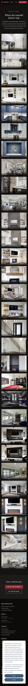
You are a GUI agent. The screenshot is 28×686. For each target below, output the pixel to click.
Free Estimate (22, 2)
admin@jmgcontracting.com (8, 631)
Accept (14, 675)
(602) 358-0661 (5, 629)
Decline (14, 679)
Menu (12, 2)
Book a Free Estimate (14, 586)
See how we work (14, 591)
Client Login (4, 616)
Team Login (4, 620)
